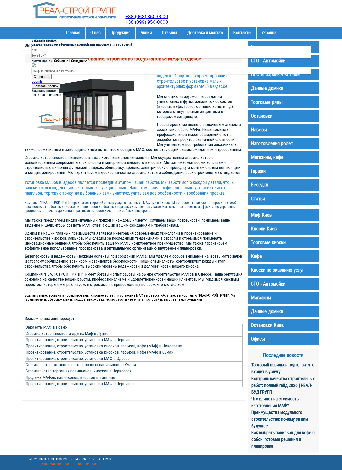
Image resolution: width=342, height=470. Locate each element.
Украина (268, 32)
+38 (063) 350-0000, (56, 464)
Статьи (258, 199)
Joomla (37, 81)
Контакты (242, 32)
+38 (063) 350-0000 (146, 16)
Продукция (121, 32)
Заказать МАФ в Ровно (46, 327)
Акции (146, 32)
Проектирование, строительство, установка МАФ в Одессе (78, 358)
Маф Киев (261, 215)
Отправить (42, 77)
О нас (95, 32)
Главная (73, 32)
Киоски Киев (264, 229)
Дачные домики (267, 311)
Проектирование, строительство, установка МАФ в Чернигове (81, 339)
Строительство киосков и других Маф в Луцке (67, 333)
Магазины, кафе (267, 157)
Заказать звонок (46, 86)
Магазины (261, 298)
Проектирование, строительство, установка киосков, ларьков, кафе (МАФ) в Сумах (99, 352)
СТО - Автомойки (268, 284)
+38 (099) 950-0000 (146, 22)
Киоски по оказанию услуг (277, 270)
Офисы (258, 339)
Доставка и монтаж (205, 32)
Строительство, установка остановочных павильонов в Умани (81, 364)
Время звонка (42, 61)
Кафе (256, 256)
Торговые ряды (267, 102)
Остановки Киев (267, 325)
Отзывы (169, 32)
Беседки (259, 185)
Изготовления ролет (272, 143)
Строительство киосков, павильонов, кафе (63, 157)
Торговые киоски (268, 242)
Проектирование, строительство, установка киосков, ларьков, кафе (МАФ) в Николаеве (104, 345)
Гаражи (258, 171)
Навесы (259, 130)
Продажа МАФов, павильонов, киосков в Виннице (70, 377)
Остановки (261, 116)
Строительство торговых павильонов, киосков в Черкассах (78, 370)
